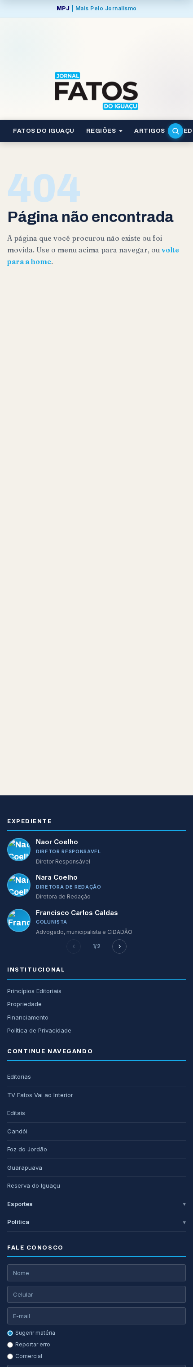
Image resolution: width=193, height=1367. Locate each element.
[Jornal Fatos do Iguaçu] (96, 91)
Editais (16, 1112)
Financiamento (27, 1017)
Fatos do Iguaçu (44, 130)
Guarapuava (24, 1167)
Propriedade (24, 1003)
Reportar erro (32, 1344)
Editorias (19, 1076)
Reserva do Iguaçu (33, 1185)
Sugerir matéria (35, 1332)
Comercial (28, 1356)
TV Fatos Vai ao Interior (40, 1094)
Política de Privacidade (39, 1030)
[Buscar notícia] (175, 131)
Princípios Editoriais (34, 990)
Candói (17, 1131)
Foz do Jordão (27, 1149)
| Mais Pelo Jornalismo (97, 8)
